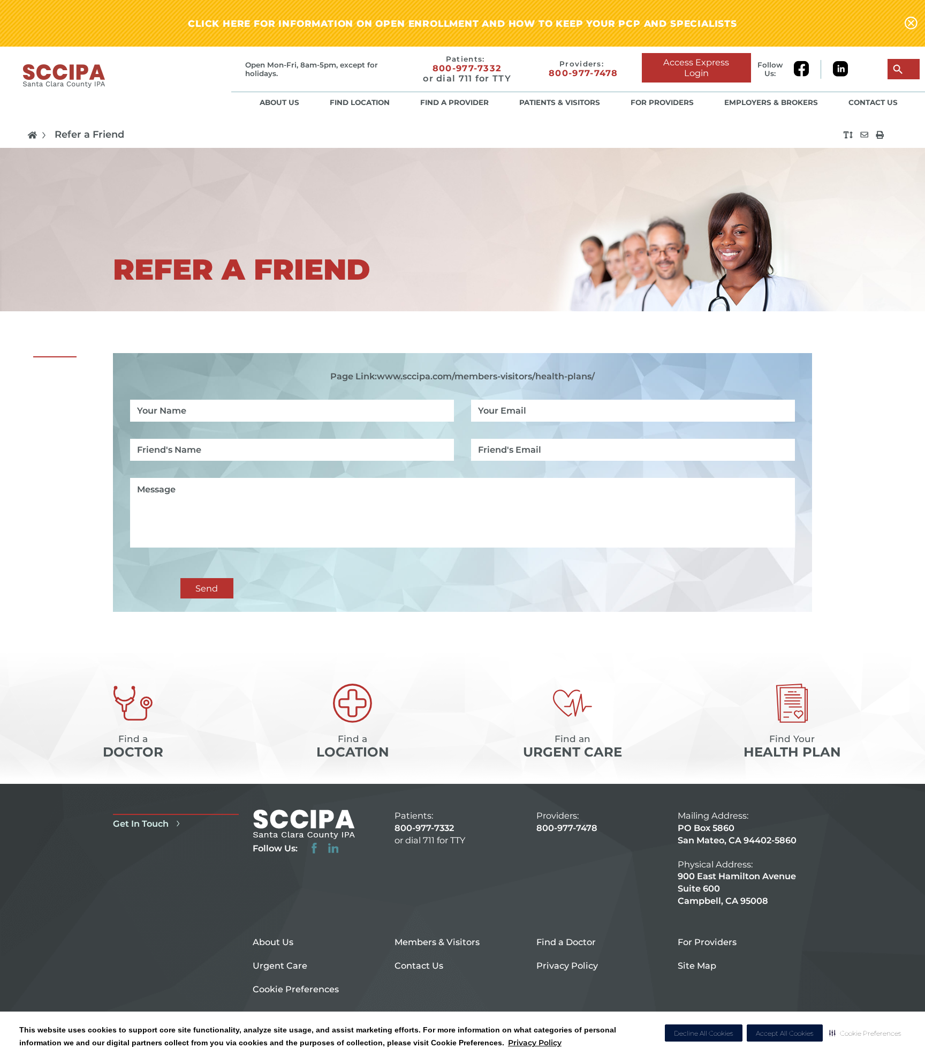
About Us (279, 102)
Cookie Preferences (296, 989)
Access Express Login (696, 67)
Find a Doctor (566, 942)
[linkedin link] (840, 69)
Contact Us (873, 102)
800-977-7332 (467, 68)
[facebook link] (807, 69)
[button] (865, 1033)
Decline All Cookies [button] (703, 1033)
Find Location (360, 102)
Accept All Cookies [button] (785, 1033)
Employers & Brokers (771, 102)
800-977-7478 (583, 73)
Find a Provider (454, 102)
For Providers (662, 102)
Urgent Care (280, 965)
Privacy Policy (535, 1042)
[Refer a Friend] (864, 135)
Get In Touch (141, 823)
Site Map (697, 965)
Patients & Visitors (559, 102)
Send (206, 588)
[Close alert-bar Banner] (911, 23)
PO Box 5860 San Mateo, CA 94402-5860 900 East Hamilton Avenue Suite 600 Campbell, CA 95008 (737, 864)
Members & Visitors (437, 942)
